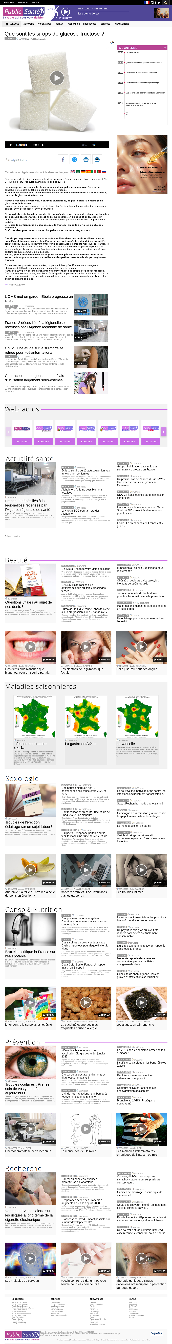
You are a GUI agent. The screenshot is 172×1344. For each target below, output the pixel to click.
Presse (132, 1317)
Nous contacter (57, 1310)
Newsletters (133, 1310)
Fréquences (55, 1302)
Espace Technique (136, 1315)
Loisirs (92, 1308)
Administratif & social (98, 1319)
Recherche (55, 1308)
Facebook (133, 1304)
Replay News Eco (18, 1321)
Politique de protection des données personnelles (111, 1340)
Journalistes (134, 1313)
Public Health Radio (19, 1315)
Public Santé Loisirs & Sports (23, 1308)
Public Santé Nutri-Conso (21, 1313)
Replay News (17, 1319)
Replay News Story (19, 1323)
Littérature (94, 1321)
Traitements (94, 1315)
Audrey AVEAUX (38, 39)
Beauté (93, 1302)
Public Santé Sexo (19, 1312)
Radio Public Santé (19, 1302)
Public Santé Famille (20, 1310)
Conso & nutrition (96, 1304)
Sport (92, 1317)
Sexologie (94, 1323)
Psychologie (94, 1312)
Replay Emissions (57, 1304)
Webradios (55, 1313)
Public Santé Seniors (20, 1304)
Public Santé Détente (20, 1306)
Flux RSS (133, 1302)
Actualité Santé (57, 1312)
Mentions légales (63, 1340)
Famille (92, 1306)
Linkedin (132, 1308)
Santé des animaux (97, 1324)
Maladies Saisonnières (59, 1315)
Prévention (94, 1310)
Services (132, 1312)
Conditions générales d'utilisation (81, 1340)
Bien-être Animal (18, 1317)
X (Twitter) (133, 1306)
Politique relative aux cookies (140, 1340)
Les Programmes (57, 1306)
